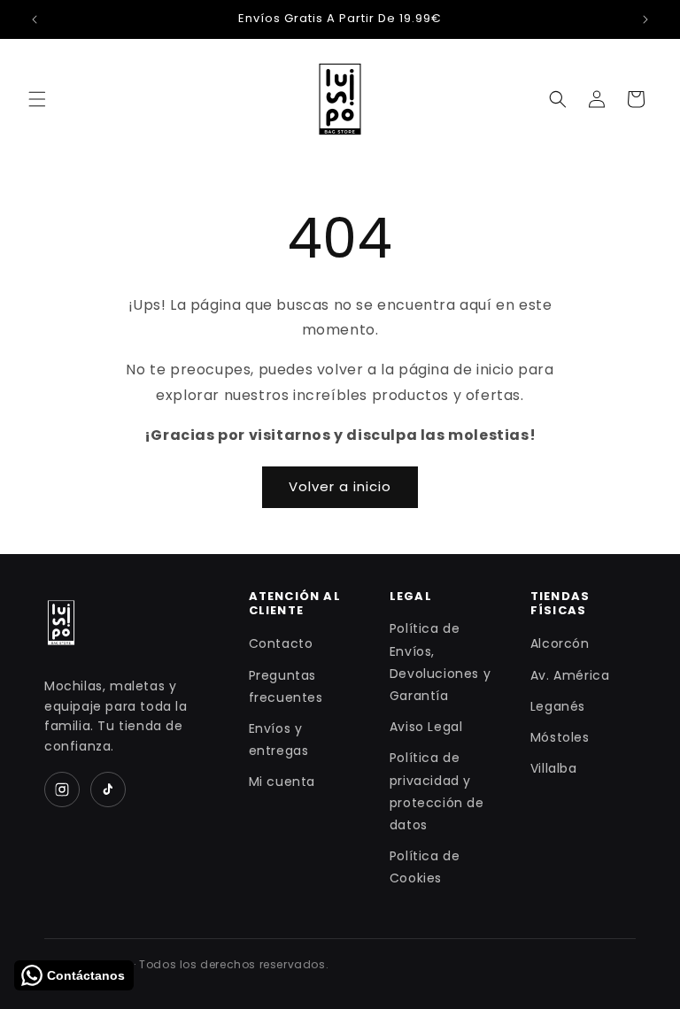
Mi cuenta (282, 781)
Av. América (570, 675)
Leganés (557, 706)
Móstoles (560, 737)
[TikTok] (108, 789)
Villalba (553, 768)
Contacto (281, 643)
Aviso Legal (426, 727)
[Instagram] (62, 789)
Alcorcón (560, 643)
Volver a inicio (340, 486)
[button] (37, 99)
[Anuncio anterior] (34, 19)
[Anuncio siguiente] (645, 19)
